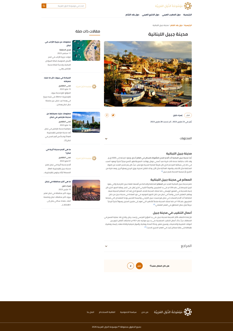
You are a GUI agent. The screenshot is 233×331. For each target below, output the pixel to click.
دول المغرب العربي (171, 15)
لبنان (188, 115)
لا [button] (130, 266)
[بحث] (44, 5)
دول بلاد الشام (132, 15)
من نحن (144, 312)
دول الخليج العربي (150, 15)
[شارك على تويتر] (113, 115)
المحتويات (186, 138)
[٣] (145, 227)
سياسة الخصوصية (128, 312)
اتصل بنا (90, 312)
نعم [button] (139, 266)
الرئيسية (187, 15)
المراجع (186, 246)
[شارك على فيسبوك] (107, 115)
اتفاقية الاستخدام (107, 312)
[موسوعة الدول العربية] (173, 6)
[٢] (154, 204)
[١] (162, 171)
